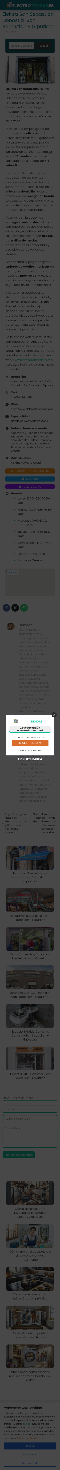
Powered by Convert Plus (30, 758)
